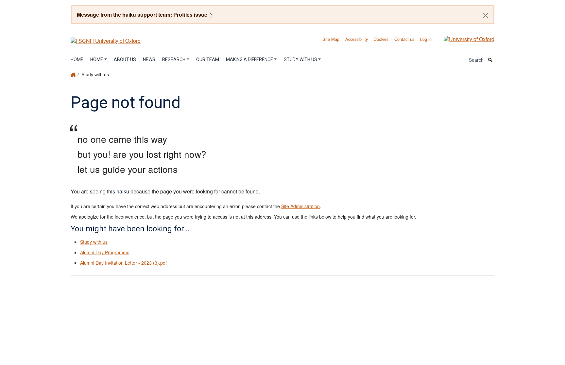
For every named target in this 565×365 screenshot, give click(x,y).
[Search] (490, 60)
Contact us (404, 39)
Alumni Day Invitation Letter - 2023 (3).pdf (123, 262)
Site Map (330, 39)
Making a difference (249, 59)
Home (77, 59)
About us (125, 59)
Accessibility (356, 39)
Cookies (381, 39)
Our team (207, 59)
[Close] (485, 15)
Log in (426, 39)
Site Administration (300, 206)
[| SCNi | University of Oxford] (106, 38)
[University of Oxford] (464, 38)
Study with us (300, 59)
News (149, 59)
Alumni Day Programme (104, 252)
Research (173, 59)
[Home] (74, 74)
